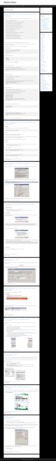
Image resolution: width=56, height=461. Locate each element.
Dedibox (12, 322)
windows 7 (45, 29)
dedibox (42, 19)
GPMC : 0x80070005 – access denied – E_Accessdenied (17, 163)
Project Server (44, 61)
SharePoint (42, 60)
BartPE (42, 39)
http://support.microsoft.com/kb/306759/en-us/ (27, 332)
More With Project (43, 86)
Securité (42, 58)
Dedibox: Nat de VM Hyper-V (11, 354)
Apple (42, 38)
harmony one (42, 22)
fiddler (47, 21)
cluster (6, 315)
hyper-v (44, 22)
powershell (43, 25)
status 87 (10, 315)
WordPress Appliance (25, 460)
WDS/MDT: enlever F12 (10, 417)
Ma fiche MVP (43, 81)
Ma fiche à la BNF (43, 80)
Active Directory (43, 36)
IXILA (42, 78)
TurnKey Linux (31, 460)
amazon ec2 (43, 37)
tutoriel (12, 381)
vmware (42, 29)
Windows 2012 (43, 71)
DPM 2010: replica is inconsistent (12, 259)
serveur (12, 158)
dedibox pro (46, 19)
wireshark (49, 29)
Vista (42, 67)
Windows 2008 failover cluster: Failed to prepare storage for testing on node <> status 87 (20, 288)
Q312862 (8, 42)
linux (46, 22)
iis (45, 22)
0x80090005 (7, 159)
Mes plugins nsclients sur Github (45, 84)
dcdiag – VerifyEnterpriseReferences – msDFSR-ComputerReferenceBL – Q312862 (21, 15)
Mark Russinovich (43, 82)
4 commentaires (7, 382)
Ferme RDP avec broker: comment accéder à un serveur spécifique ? (20, 204)
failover (8, 315)
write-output (42, 30)
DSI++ (42, 21)
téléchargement (9, 411)
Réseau (9, 381)
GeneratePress (32, 459)
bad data (10, 159)
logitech (47, 22)
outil (8, 451)
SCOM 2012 (42, 57)
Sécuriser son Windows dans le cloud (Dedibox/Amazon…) (17, 319)
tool (48, 28)
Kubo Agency (43, 79)
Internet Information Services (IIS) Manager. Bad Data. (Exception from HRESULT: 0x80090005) (20, 123)
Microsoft (7, 158)
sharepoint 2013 (44, 62)
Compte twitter (43, 77)
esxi (44, 21)
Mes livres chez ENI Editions (45, 83)
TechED (46, 28)
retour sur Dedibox (9, 357)
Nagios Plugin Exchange (44, 87)
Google (48, 21)
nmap (23, 335)
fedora (45, 21)
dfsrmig (17, 46)
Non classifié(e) (9, 158)
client (42, 40)
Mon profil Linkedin (43, 85)
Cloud (42, 41)
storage (12, 315)
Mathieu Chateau (10, 2)
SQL (41, 63)
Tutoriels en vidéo (44, 66)
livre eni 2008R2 (7, 412)
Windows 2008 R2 (19, 158)
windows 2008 (15, 158)
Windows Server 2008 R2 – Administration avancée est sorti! (18, 387)
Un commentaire (7, 255)
